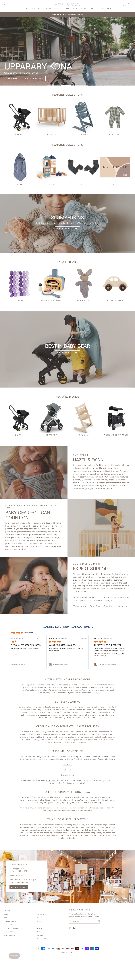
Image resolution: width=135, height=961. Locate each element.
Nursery (35, 9)
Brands (110, 9)
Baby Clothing (67, 775)
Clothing (47, 9)
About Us (7, 911)
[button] (16, 652)
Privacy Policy (9, 935)
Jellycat (39, 928)
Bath (75, 9)
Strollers (67, 770)
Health (84, 9)
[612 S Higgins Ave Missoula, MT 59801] (67, 876)
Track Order (8, 925)
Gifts (93, 9)
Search (39, 911)
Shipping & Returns (11, 921)
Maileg (39, 932)
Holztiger (39, 935)
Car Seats (67, 764)
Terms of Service (10, 932)
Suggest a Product (11, 928)
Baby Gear (24, 9)
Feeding (66, 9)
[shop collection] (67, 223)
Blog (6, 914)
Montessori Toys (42, 939)
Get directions (19, 887)
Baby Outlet (51, 780)
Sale (102, 9)
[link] (22, 664)
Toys (57, 9)
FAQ (5, 918)
